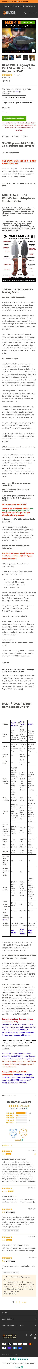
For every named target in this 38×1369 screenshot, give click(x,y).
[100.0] (13, 1132)
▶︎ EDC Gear (15, 6)
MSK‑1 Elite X (10, 195)
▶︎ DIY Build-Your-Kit (28, 6)
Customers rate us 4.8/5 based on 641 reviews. (19, 1363)
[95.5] (23, 1132)
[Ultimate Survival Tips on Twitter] (31, 1335)
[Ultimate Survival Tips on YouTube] (35, 1337)
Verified (18, 1140)
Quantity (6, 108)
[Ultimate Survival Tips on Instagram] (35, 1335)
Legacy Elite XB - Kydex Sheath (14, 97)
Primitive (14, 723)
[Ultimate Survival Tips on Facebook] (27, 1335)
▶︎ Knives (6, 6)
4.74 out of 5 (24, 1106)
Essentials (8, 1319)
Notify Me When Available (14, 118)
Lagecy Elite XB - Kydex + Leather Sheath (17, 102)
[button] (7, 75)
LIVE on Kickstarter (10, 152)
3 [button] (19, 1302)
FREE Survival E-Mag (13, 1325)
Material (6, 94)
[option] (19, 36)
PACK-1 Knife (30, 931)
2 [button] (16, 1302)
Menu (5, 1313)
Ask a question (9, 1096)
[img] (7, 1151)
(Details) (5, 920)
